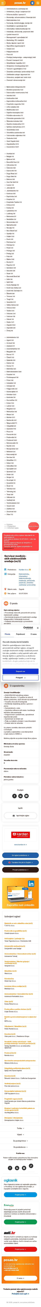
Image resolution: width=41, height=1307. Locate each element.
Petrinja (9, 245)
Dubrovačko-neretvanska (16, 92)
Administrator (11, 337)
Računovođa (11, 443)
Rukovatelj (10, 454)
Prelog (9, 253)
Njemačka (10, 225)
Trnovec (9, 296)
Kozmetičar (11, 400)
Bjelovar (9, 159)
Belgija (9, 156)
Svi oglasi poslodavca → (20, 855)
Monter (9, 417)
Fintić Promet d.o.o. (15, 1027)
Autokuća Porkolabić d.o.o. (18, 995)
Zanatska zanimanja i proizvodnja (18, 72)
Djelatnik (10, 360)
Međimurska (11, 110)
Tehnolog (10, 491)
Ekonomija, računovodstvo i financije (19, 17)
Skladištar (10, 460)
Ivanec (9, 185)
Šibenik (9, 293)
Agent (9, 340)
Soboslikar (10, 466)
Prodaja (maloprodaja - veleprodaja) (19, 57)
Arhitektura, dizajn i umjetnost (17, 12)
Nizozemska (11, 222)
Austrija (9, 153)
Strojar (9, 477)
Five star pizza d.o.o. (12, 1085)
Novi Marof (10, 231)
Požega (9, 251)
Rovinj (9, 262)
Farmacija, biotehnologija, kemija (18, 23)
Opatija (9, 233)
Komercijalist (11, 391)
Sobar (9, 463)
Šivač (8, 486)
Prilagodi (19, 678)
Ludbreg (10, 213)
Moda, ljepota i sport (14, 43)
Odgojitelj (10, 426)
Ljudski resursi (12, 34)
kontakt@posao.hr (11, 1268)
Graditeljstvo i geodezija (15, 26)
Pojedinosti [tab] (20, 634)
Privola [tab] (7, 634)
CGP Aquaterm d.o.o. (15, 1092)
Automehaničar (12, 349)
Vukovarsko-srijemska (14, 135)
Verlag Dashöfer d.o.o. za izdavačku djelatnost (19, 1045)
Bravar (9, 354)
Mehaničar (10, 411)
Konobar (10, 394)
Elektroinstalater (12, 372)
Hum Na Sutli (11, 182)
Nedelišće (10, 219)
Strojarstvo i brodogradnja (16, 66)
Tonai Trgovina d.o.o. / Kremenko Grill (17, 940)
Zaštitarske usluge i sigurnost (17, 74)
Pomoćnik (10, 434)
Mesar (9, 414)
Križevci (9, 205)
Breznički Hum (12, 162)
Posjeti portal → (20, 1195)
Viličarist (9, 497)
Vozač (9, 506)
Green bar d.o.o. (10, 980)
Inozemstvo (11, 147)
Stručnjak (10, 480)
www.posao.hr (9, 548)
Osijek (9, 236)
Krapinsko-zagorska (14, 104)
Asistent (9, 346)
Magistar (10, 409)
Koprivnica (10, 196)
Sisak (8, 273)
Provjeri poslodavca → (20, 870)
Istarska (9, 95)
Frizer (9, 380)
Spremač (10, 471)
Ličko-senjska (11, 107)
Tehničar (10, 489)
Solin (8, 279)
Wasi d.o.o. (10, 972)
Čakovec (10, 168)
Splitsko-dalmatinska (14, 127)
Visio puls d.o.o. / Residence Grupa (16, 1035)
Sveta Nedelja (11, 285)
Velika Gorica (11, 305)
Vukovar (10, 316)
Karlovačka (11, 98)
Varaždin (10, 302)
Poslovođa (10, 437)
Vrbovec (10, 313)
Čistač (9, 357)
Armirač (9, 343)
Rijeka (9, 259)
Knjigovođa (11, 389)
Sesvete (9, 271)
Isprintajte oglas (22, 815)
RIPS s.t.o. (20, 1019)
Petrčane (10, 242)
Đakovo (9, 179)
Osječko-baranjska (13, 112)
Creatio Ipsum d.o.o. (15, 932)
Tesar (8, 494)
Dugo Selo (10, 176)
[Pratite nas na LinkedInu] (17, 1168)
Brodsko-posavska (13, 90)
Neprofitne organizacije (15, 46)
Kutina (9, 208)
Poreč (9, 248)
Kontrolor (10, 397)
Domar (9, 366)
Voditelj (9, 500)
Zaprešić (10, 328)
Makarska (10, 216)
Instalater (10, 383)
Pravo (9, 54)
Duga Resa (10, 173)
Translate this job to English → (22, 862)
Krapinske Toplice (13, 202)
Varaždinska (11, 130)
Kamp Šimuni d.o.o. (11, 1003)
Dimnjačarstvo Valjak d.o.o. (14, 1119)
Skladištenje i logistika (14, 63)
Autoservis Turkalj (20, 955)
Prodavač (10, 440)
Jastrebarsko (11, 191)
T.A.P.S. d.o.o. (18, 924)
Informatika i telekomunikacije (17, 29)
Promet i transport (13, 60)
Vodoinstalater (12, 503)
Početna (9, 524)
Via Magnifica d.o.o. (19, 1110)
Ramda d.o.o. (10, 1054)
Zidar (8, 514)
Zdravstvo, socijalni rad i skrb (17, 77)
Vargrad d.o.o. (16, 964)
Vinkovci (10, 308)
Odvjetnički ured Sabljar (14, 947)
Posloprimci (12, 526)
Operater (10, 429)
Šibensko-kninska (13, 121)
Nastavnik (10, 420)
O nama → (20, 1278)
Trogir (9, 299)
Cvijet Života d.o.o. (17, 1010)
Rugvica (9, 265)
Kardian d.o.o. (24, 570)
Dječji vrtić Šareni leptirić (17, 1069)
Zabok (9, 319)
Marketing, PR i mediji (14, 40)
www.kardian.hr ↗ (20, 845)
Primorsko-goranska (14, 118)
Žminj (8, 331)
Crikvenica (10, 165)
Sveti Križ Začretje (13, 291)
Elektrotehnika (12, 20)
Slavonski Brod (12, 276)
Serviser (9, 457)
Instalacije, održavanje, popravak (18, 32)
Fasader (9, 374)
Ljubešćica (10, 211)
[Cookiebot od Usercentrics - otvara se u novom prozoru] (24, 628)
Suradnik (10, 483)
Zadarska (10, 138)
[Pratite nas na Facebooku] (10, 1168)
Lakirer (9, 406)
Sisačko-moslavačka (14, 124)
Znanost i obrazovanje (14, 80)
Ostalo (9, 49)
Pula (8, 256)
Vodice (9, 311)
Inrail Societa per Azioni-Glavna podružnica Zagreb (19, 1101)
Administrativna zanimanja (16, 9)
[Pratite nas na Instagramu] (24, 1168)
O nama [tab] (34, 634)
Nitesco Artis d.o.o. (19, 1062)
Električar (10, 369)
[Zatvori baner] (37, 628)
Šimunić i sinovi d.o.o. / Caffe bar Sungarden (20, 1077)
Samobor (10, 268)
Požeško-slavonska (13, 115)
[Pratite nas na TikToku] (31, 1167)
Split (8, 282)
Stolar (9, 474)
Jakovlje (9, 188)
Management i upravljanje (16, 37)
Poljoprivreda (11, 52)
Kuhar (9, 403)
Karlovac (10, 193)
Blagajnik (10, 352)
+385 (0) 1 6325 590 (11, 1270)
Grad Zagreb (11, 141)
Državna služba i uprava (15, 14)
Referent (10, 451)
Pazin (8, 239)
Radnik (9, 446)
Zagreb (9, 325)
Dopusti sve (20, 671)
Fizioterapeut (11, 377)
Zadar (9, 322)
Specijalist (10, 469)
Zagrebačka (11, 144)
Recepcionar (11, 449)
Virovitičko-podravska (14, 132)
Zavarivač (10, 511)
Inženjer (9, 386)
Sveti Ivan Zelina (12, 288)
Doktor (9, 363)
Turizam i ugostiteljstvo (15, 69)
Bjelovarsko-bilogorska (15, 87)
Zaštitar (9, 509)
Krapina (9, 199)
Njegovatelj (10, 423)
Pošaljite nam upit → (20, 1294)
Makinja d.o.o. (15, 987)
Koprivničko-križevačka (15, 101)
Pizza (8, 431)
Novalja (9, 228)
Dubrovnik (10, 171)
